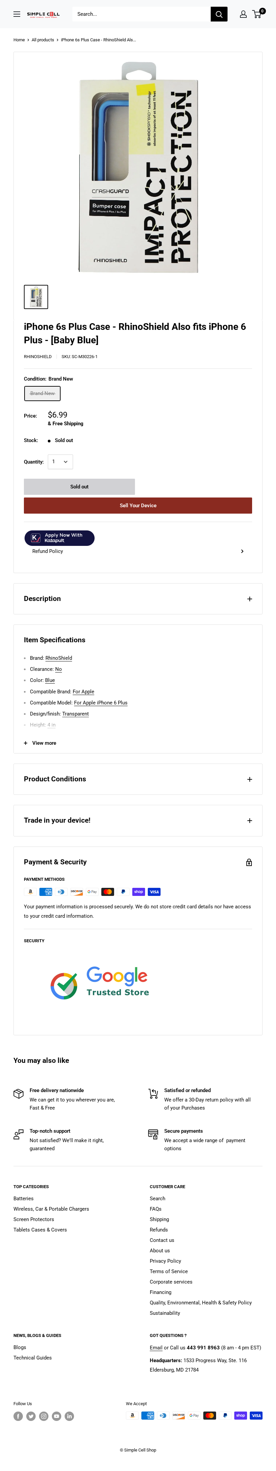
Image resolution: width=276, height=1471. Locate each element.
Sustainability (165, 1313)
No (58, 669)
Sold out (79, 487)
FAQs (156, 1209)
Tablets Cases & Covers (40, 1230)
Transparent (75, 714)
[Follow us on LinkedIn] (69, 1416)
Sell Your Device (138, 506)
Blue (50, 680)
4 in (51, 725)
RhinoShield (38, 356)
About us (160, 1251)
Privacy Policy (165, 1261)
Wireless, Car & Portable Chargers (51, 1209)
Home (19, 39)
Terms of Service (169, 1271)
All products (43, 39)
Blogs (19, 1347)
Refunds (159, 1230)
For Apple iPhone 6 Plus (101, 703)
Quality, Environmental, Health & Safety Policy (201, 1303)
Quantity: (34, 462)
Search (157, 1199)
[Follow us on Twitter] (31, 1416)
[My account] (243, 14)
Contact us (162, 1240)
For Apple (83, 692)
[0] (257, 14)
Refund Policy (47, 551)
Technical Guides (32, 1358)
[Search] (219, 14)
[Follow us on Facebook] (18, 1416)
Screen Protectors (33, 1219)
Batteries (23, 1199)
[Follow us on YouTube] (56, 1416)
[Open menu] (16, 14)
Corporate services (171, 1282)
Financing (160, 1292)
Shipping (159, 1219)
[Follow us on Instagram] (43, 1416)
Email (156, 1348)
